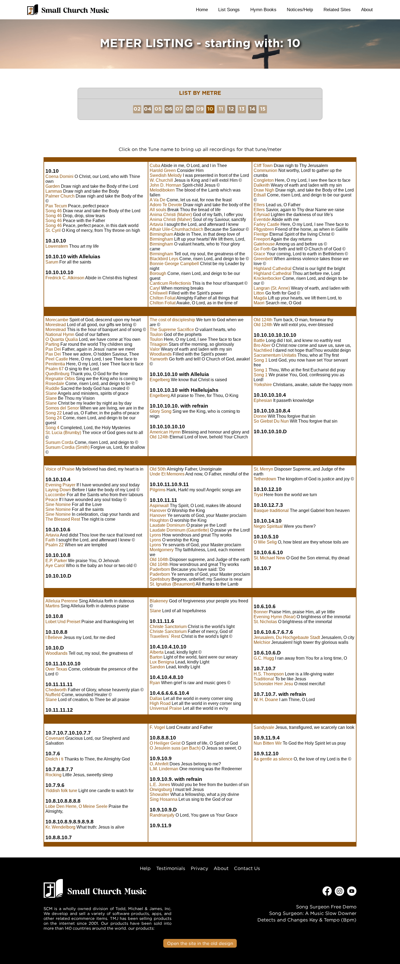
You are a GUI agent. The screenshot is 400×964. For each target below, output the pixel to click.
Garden (52, 186)
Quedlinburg (57, 373)
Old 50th (158, 469)
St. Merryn (263, 469)
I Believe (53, 637)
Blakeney (159, 601)
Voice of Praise (60, 469)
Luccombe (55, 494)
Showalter (159, 794)
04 (147, 109)
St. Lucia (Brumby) (63, 432)
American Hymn (165, 432)
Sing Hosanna (163, 799)
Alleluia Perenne (61, 601)
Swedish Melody (166, 175)
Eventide (262, 219)
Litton (259, 293)
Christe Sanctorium (168, 626)
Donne (260, 416)
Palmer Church (60, 196)
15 (263, 109)
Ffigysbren (264, 229)
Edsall (260, 195)
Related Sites (337, 9)
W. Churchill (161, 180)
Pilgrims (157, 489)
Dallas (156, 698)
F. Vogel (157, 727)
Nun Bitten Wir (268, 743)
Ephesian (263, 400)
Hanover (158, 510)
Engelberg (160, 379)
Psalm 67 (54, 368)
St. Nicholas (265, 621)
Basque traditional (271, 510)
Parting (52, 344)
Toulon (156, 334)
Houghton (159, 520)
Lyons (155, 535)
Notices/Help (300, 9)
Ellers (259, 204)
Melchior (262, 642)
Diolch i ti (54, 759)
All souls (158, 209)
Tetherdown (265, 479)
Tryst (258, 494)
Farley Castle (266, 224)
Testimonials (170, 868)
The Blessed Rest (62, 519)
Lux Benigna (162, 662)
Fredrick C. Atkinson (64, 277)
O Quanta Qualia (61, 339)
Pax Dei (53, 349)
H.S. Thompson (269, 674)
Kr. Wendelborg (60, 827)
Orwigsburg (161, 789)
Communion (265, 170)
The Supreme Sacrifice (172, 329)
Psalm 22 (54, 544)
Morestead (55, 324)
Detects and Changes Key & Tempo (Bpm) (306, 919)
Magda (260, 298)
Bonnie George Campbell (174, 263)
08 (189, 109)
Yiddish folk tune (61, 790)
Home (202, 9)
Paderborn (160, 569)
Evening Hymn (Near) (275, 616)
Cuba (155, 165)
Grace (259, 253)
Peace (51, 499)
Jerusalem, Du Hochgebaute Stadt (287, 637)
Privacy (199, 868)
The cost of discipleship (172, 319)
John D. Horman (165, 185)
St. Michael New (269, 558)
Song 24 (53, 418)
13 (242, 109)
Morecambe (56, 319)
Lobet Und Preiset (62, 621)
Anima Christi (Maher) (171, 214)
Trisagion (159, 344)
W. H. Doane (266, 699)
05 (158, 109)
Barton (156, 657)
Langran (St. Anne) (272, 288)
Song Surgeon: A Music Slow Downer (312, 913)
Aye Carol (55, 565)
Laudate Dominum (167, 525)
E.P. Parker (56, 560)
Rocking (53, 774)
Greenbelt (263, 258)
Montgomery (162, 549)
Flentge (261, 234)
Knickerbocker (267, 278)
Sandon (157, 667)
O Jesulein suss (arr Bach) (175, 748)
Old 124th (159, 437)
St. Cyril (53, 230)
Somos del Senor (62, 408)
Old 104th (159, 559)
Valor (155, 349)
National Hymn (59, 334)
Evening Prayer (60, 485)
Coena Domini (59, 176)
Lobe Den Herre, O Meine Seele (76, 806)
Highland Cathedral (272, 268)
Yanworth (159, 359)
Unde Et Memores (167, 474)
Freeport (262, 239)
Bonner (261, 612)
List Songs (229, 9)
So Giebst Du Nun (271, 421)
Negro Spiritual (268, 526)
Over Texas (56, 669)
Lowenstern (56, 246)
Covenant (54, 738)
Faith (50, 540)
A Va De (157, 200)
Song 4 (52, 427)
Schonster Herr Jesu (273, 683)
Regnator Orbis (60, 378)
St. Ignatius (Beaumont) (172, 584)
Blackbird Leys (164, 258)
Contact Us (247, 868)
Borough (158, 273)
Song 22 (53, 413)
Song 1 (260, 360)
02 (137, 109)
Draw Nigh (264, 190)
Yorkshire (263, 384)
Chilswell (159, 293)
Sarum (51, 262)
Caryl (155, 288)
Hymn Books (263, 9)
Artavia (156, 224)
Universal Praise (166, 708)
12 (231, 109)
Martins (52, 606)
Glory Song (160, 411)
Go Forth (262, 249)
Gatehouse (264, 244)
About (367, 9)
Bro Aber (262, 345)
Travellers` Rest (165, 636)
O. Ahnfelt (159, 764)
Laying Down (58, 489)
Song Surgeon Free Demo (326, 906)
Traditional (264, 679)
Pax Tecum (56, 206)
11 (221, 109)
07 (179, 109)
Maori (259, 303)
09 (200, 109)
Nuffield (52, 694)
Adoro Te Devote (166, 204)
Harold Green (163, 170)
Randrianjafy (162, 815)
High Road (160, 703)
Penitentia (55, 364)
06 (168, 109)
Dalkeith (262, 185)
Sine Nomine (58, 504)
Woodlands (161, 354)
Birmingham (161, 234)
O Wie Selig (265, 542)
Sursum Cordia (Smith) (67, 447)
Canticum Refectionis (170, 283)
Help (145, 868)
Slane (51, 393)
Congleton (264, 180)
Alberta (157, 652)
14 (252, 109)
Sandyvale (264, 727)
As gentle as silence (273, 759)
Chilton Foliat (163, 298)
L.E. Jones (160, 784)
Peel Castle (56, 359)
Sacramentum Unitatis (275, 355)
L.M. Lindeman (164, 768)
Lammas (53, 191)
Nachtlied (263, 350)
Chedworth (56, 689)
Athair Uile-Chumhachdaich (176, 229)
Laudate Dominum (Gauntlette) (179, 530)
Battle (259, 340)
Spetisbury (160, 579)
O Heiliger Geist (165, 743)
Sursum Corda (59, 442)
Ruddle (52, 388)
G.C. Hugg (264, 658)
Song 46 (53, 210)
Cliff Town (263, 165)
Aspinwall (159, 505)
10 (210, 109)
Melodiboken (162, 190)
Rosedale (54, 383)
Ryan (155, 682)
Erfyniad (262, 214)
